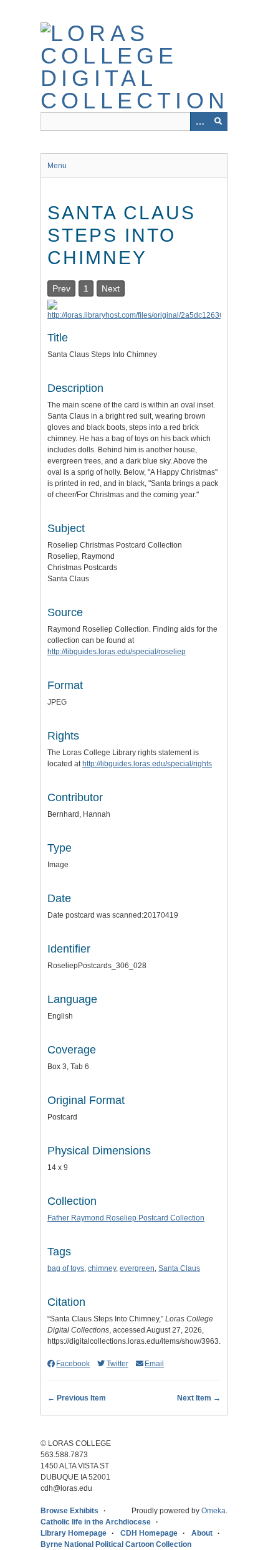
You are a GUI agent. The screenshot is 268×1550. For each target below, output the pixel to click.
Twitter (117, 1363)
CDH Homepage (149, 1533)
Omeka (213, 1510)
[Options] (199, 121)
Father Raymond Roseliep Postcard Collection (125, 1218)
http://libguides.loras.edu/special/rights (147, 763)
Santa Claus (179, 1268)
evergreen (137, 1268)
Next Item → (199, 1398)
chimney (102, 1268)
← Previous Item (76, 1398)
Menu (57, 165)
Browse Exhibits (69, 1510)
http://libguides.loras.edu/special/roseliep (116, 651)
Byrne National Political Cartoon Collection (116, 1544)
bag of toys (65, 1268)
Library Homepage (74, 1533)
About (202, 1533)
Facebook (73, 1363)
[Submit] (218, 121)
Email (154, 1363)
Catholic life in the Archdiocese (96, 1522)
